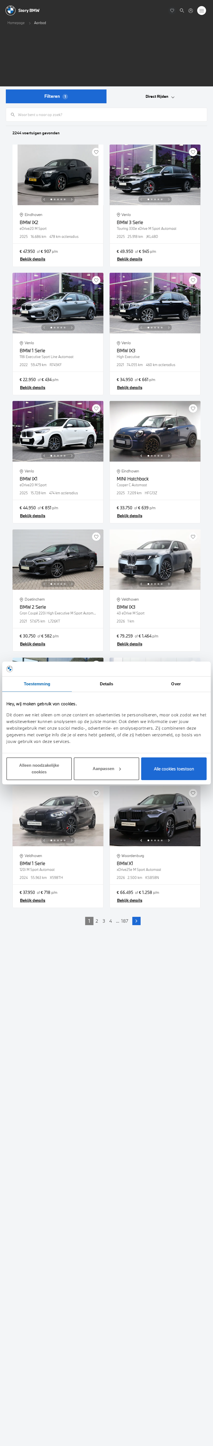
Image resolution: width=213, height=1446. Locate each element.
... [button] (117, 921)
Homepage (16, 22)
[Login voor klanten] (190, 10)
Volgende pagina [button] (136, 921)
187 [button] (124, 921)
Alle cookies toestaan (174, 768)
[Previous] (44, 199)
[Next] (72, 199)
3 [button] (104, 921)
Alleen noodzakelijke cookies (39, 768)
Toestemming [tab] (37, 683)
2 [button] (97, 921)
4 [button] (110, 921)
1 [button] (89, 921)
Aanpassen (103, 768)
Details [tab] (106, 683)
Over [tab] (176, 683)
